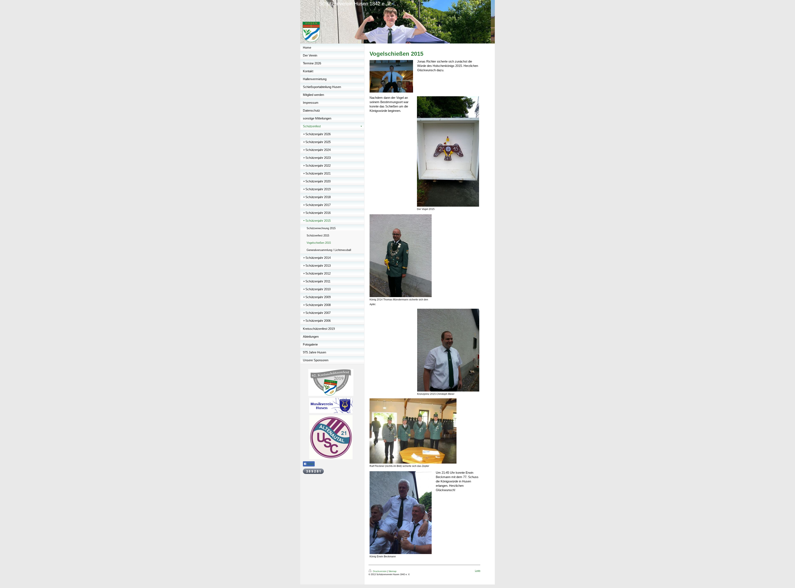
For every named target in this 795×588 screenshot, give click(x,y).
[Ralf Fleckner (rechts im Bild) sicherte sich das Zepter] (413, 431)
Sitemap (392, 571)
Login (477, 570)
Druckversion (379, 571)
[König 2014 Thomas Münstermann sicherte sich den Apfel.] (401, 255)
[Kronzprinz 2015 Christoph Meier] (448, 350)
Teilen (310, 464)
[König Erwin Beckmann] (401, 512)
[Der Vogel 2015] (448, 151)
